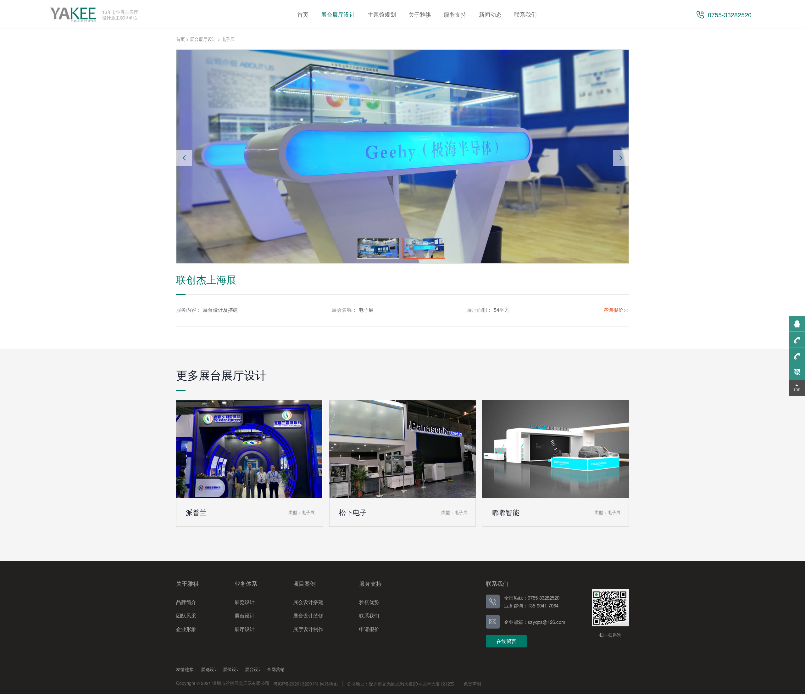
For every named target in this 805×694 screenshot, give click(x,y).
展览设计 (210, 669)
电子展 (228, 39)
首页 (180, 39)
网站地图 (329, 683)
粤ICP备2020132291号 (296, 683)
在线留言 (506, 641)
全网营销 (276, 669)
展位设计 (232, 669)
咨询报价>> (616, 309)
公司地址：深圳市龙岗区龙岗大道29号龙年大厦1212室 (400, 683)
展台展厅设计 (203, 39)
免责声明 (472, 683)
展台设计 (254, 669)
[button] (621, 158)
